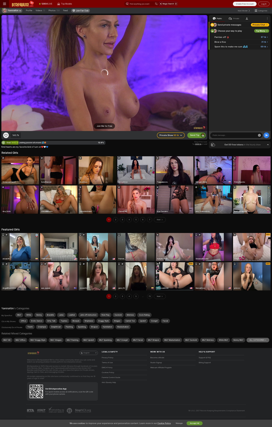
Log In (263, 4)
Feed (65, 10)
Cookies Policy (108, 373)
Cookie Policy (164, 423)
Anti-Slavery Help (109, 382)
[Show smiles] (259, 135)
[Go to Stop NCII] (83, 410)
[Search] (156, 4)
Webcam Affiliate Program (161, 368)
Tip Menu (260, 31)
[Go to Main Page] (23, 4)
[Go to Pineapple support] (70, 410)
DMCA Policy (107, 368)
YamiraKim (7, 308)
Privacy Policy (107, 358)
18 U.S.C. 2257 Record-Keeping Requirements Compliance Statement (216, 411)
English (87, 353)
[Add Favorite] (6, 135)
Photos (54, 10)
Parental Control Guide (111, 377)
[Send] (266, 135)
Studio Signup (156, 363)
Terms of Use (107, 363)
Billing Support (205, 363)
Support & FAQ (205, 358)
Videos (40, 10)
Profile (29, 10)
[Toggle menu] (4, 4)
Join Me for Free (104, 126)
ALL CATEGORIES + (257, 340)
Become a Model (157, 358)
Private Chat (259, 25)
